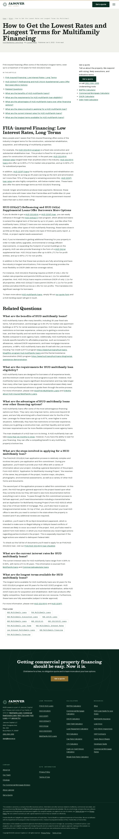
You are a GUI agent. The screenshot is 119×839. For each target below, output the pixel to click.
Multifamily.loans (10, 567)
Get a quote (101, 4)
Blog (11, 18)
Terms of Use (44, 777)
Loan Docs (98, 724)
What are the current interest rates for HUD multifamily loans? (33, 113)
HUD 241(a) (60, 249)
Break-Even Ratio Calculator (77, 757)
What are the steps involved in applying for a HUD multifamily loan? (36, 109)
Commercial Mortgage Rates (103, 750)
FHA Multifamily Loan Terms (19, 626)
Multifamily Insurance (102, 719)
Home (4, 18)
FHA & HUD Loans (46, 706)
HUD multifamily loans (32, 294)
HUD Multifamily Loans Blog (13, 42)
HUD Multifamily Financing (51, 630)
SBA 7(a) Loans (23, 715)
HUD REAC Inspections (103, 729)
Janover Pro (15, 718)
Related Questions (13, 89)
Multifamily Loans (15, 713)
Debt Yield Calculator (88, 100)
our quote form (62, 294)
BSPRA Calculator (87, 90)
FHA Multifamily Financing (18, 634)
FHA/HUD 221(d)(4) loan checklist (39, 546)
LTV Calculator (72, 744)
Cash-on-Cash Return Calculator (75, 750)
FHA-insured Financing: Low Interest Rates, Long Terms (31, 77)
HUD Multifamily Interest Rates (50, 626)
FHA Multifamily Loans (41, 612)
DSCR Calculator (86, 96)
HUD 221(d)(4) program (29, 150)
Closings (6, 780)
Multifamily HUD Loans (48, 736)
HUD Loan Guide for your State (103, 712)
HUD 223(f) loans (21, 172)
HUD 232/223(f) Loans (57, 621)
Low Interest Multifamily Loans (21, 630)
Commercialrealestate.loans (36, 567)
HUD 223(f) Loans (49, 617)
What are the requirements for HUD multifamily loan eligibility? (34, 97)
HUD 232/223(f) (45, 731)
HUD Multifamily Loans (17, 612)
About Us (6, 770)
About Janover (8, 790)
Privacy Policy (44, 772)
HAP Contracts (100, 734)
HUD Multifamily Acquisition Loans (22, 617)
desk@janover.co (9, 738)
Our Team (7, 775)
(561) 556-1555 (92, 83)
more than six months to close (21, 437)
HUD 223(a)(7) (31, 218)
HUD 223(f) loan (48, 214)
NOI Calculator (72, 734)
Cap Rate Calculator (74, 739)
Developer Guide (100, 744)
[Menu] (114, 4)
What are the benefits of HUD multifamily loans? (27, 93)
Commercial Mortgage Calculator (94, 93)
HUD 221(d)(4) (31, 214)
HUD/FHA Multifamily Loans (46, 391)
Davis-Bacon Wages (102, 739)
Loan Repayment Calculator (77, 729)
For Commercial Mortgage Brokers (16, 785)
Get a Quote (8, 795)
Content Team (31, 42)
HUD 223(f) (57, 604)
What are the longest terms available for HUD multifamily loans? (34, 117)
